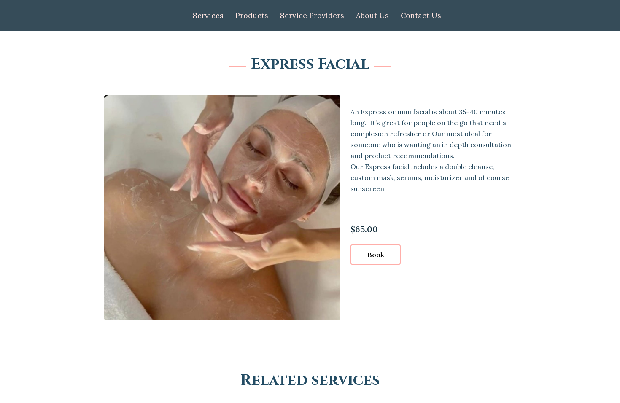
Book (375, 254)
